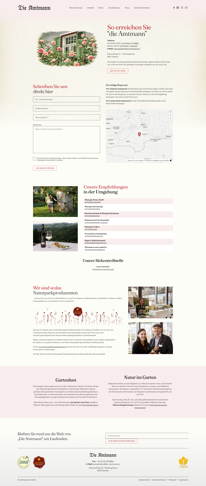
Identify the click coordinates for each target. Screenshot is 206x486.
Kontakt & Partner (142, 8)
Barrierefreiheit (159, 480)
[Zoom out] (170, 115)
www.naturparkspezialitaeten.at (52, 347)
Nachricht (37, 125)
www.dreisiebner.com (94, 236)
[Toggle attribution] (170, 160)
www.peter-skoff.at (93, 202)
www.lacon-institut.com (103, 269)
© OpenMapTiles (148, 160)
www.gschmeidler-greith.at (96, 222)
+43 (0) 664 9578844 (105, 461)
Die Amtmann (114, 8)
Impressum (183, 480)
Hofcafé (90, 8)
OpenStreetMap (164, 160)
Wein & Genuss (75, 8)
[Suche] (182, 8)
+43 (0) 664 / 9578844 (130, 43)
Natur (101, 8)
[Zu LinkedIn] (178, 8)
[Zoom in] (170, 111)
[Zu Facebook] (173, 8)
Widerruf (172, 480)
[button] (139, 134)
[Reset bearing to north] (170, 118)
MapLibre (131, 160)
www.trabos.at (91, 229)
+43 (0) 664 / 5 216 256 (128, 46)
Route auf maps (117, 71)
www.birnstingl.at (92, 209)
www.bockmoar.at (92, 215)
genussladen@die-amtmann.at (127, 48)
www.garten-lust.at (90, 405)
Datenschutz (144, 480)
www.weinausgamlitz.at (95, 249)
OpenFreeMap (139, 160)
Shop (127, 8)
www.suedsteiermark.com (95, 242)
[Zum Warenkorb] (186, 7)
